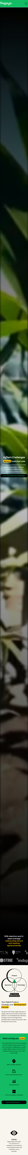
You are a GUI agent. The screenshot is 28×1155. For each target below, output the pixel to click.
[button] (26, 3)
